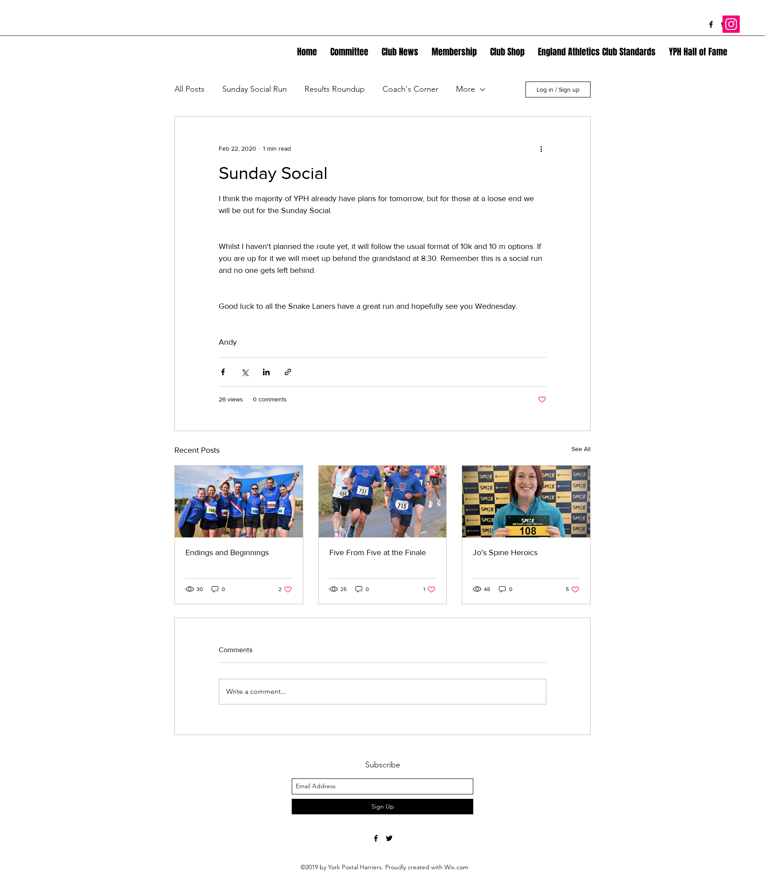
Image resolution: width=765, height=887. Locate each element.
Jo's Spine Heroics (505, 552)
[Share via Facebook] (223, 372)
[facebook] (711, 24)
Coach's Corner (410, 89)
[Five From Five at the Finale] (383, 501)
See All (581, 448)
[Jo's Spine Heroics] (526, 501)
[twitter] (389, 838)
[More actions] (541, 148)
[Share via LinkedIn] (266, 372)
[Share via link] (288, 372)
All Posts (189, 89)
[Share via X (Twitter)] (244, 372)
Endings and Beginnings (227, 552)
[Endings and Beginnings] (239, 501)
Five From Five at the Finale (377, 552)
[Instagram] (731, 24)
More (465, 89)
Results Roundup (335, 89)
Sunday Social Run (254, 89)
